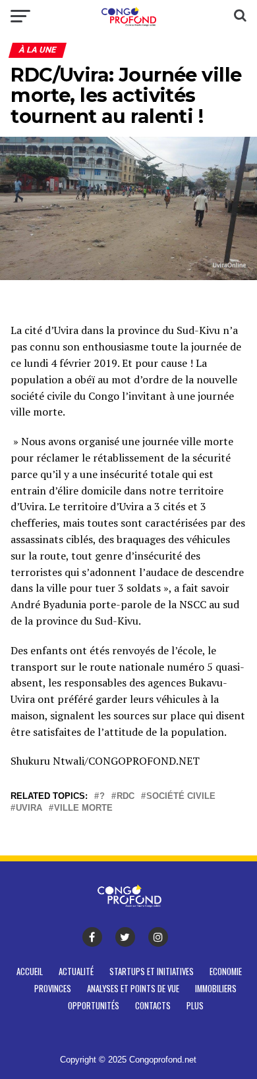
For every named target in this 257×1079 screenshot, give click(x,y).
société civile (180, 796)
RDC (125, 796)
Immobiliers (216, 988)
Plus (195, 1005)
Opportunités (93, 1005)
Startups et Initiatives (151, 971)
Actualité (76, 971)
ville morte (83, 808)
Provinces (52, 988)
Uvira (29, 808)
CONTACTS (153, 1005)
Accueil (29, 971)
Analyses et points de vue (133, 988)
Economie (226, 971)
